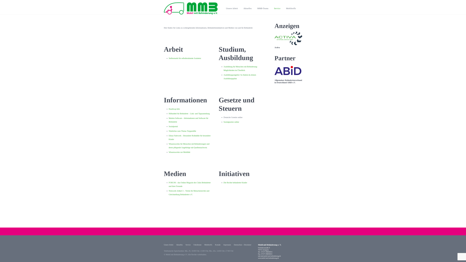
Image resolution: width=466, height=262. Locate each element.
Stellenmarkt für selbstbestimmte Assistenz (185, 58)
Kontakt (218, 245)
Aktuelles (179, 245)
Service (188, 245)
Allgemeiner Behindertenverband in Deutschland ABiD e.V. (288, 81)
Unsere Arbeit (168, 245)
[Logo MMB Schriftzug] (202, 8)
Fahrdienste (197, 245)
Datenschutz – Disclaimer (242, 245)
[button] (301, 8)
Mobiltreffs (208, 245)
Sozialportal (173, 126)
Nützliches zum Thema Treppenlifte (182, 131)
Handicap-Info (174, 109)
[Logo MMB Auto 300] (174, 8)
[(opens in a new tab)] (288, 33)
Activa (277, 47)
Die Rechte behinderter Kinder (235, 183)
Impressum (227, 245)
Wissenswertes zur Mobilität (179, 152)
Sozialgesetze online (231, 122)
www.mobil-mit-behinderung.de (268, 258)
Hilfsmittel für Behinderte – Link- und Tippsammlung (189, 114)
